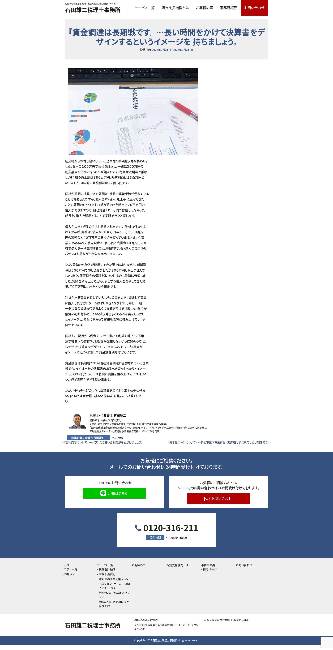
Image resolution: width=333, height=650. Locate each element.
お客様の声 (204, 7)
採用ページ (210, 569)
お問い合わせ (254, 7)
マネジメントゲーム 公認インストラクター (114, 586)
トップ (65, 565)
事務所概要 (228, 7)
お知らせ (69, 574)
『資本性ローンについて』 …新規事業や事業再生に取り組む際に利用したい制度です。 (219, 442)
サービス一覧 (145, 7)
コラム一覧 (70, 569)
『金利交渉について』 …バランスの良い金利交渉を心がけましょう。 (102, 442)
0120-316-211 (170, 530)
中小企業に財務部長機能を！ (88, 438)
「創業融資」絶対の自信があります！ (114, 604)
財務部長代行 (107, 574)
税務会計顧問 (107, 569)
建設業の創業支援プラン (113, 579)
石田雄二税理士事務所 (93, 10)
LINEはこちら (117, 493)
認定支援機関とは (175, 7)
